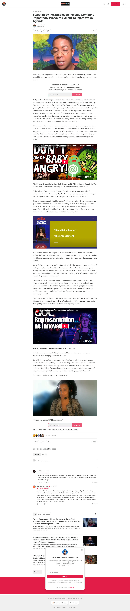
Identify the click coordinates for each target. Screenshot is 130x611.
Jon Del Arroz (45, 548)
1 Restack (53, 435)
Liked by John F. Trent (44, 473)
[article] (65, 525)
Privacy (64, 598)
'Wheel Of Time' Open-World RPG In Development (58, 429)
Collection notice (77, 598)
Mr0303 (39, 471)
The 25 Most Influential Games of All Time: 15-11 (57, 348)
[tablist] (40, 454)
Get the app (73, 603)
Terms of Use (73, 580)
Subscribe (115, 4)
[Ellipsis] (96, 470)
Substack (56, 607)
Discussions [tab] (46, 514)
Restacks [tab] (44, 454)
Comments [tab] (37, 454)
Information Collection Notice (64, 582)
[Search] (104, 4)
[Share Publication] (108, 4)
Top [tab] (35, 514)
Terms (69, 598)
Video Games (37, 11)
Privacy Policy (78, 582)
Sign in (124, 4)
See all (36, 572)
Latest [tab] (39, 514)
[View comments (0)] (50, 532)
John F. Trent (40, 25)
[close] (82, 550)
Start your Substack (60, 603)
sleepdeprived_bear (43, 486)
